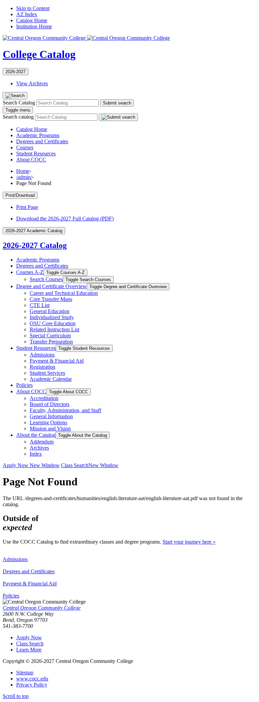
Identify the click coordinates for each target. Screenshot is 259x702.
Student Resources (36, 153)
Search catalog (18, 117)
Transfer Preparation (51, 341)
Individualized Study (52, 317)
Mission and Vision (50, 428)
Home (22, 171)
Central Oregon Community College (42, 608)
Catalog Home (31, 20)
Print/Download (20, 195)
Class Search (89, 465)
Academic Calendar (51, 379)
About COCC (31, 159)
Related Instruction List (54, 329)
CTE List (40, 305)
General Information (51, 416)
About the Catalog (35, 435)
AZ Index (26, 14)
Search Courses (46, 279)
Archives (39, 448)
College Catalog (39, 54)
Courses (24, 147)
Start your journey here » (189, 542)
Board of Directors (49, 404)
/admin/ (24, 177)
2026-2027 (15, 71)
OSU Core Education (53, 323)
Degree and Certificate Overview (51, 286)
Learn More (28, 649)
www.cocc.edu (32, 678)
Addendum (42, 442)
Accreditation (44, 398)
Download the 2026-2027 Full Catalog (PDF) (65, 218)
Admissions (42, 355)
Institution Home (34, 26)
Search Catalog (19, 102)
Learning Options (48, 422)
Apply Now (31, 465)
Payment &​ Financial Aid (57, 361)
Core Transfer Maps (51, 299)
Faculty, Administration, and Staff (65, 410)
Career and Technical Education (64, 293)
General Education (49, 311)
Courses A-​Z (30, 272)
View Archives (32, 83)
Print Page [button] (27, 207)
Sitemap (24, 672)
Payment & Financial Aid (30, 583)
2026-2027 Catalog (35, 245)
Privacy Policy (31, 685)
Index (36, 454)
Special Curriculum (50, 335)
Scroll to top (16, 696)
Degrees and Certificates (42, 141)
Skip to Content (33, 8)
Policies (24, 385)
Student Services (47, 373)
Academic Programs (37, 135)
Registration (42, 367)
